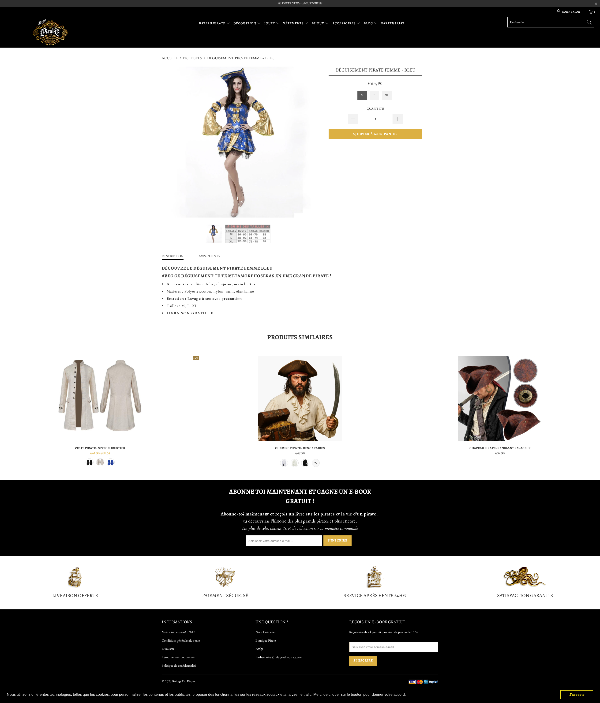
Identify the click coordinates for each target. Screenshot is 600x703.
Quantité (375, 109)
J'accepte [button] (577, 694)
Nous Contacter (265, 632)
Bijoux (318, 23)
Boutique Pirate (265, 641)
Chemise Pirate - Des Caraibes (300, 398)
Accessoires (344, 23)
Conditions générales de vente (181, 641)
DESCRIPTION (173, 256)
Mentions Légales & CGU (178, 632)
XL (387, 95)
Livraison (168, 649)
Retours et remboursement (178, 657)
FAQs (259, 649)
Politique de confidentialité (179, 666)
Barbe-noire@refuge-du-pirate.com (279, 657)
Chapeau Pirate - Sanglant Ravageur (500, 398)
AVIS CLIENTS (209, 256)
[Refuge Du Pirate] (50, 32)
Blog (369, 23)
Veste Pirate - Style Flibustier (100, 398)
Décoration (245, 23)
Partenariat (393, 23)
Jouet (270, 23)
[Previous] (169, 142)
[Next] (304, 142)
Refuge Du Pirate (183, 681)
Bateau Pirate (212, 23)
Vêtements (293, 23)
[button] (407, 695)
